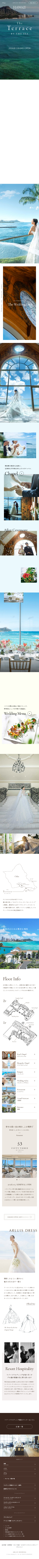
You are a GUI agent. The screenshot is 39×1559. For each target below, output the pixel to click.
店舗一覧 (19, 1426)
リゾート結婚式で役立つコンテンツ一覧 (14, 1536)
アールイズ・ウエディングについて (12, 1498)
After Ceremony (1, 294)
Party (1, 301)
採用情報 (9, 1545)
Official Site (30, 1304)
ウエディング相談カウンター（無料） (13, 1485)
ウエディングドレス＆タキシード (12, 1503)
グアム (5, 1473)
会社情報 (4, 1545)
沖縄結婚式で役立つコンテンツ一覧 (13, 1532)
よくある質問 (8, 1527)
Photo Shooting (1, 308)
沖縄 (6, 1464)
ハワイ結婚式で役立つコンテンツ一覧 (14, 1534)
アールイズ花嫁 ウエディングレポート (13, 1520)
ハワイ (5, 1469)
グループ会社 (16, 1545)
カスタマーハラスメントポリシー (29, 1545)
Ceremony (1, 286)
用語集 (6, 1529)
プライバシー (19, 1547)
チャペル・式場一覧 (10, 1478)
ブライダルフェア (8, 1517)
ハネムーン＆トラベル (9, 1508)
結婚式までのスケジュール (10, 1488)
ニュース (7, 1525)
